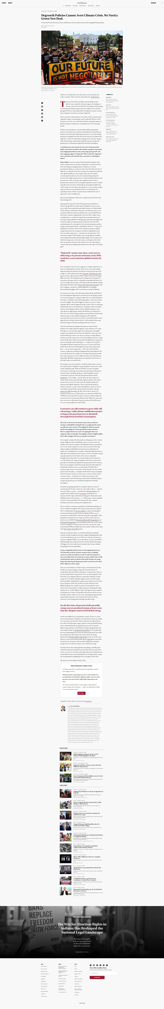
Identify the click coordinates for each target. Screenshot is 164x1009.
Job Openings (77, 992)
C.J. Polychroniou (46, 26)
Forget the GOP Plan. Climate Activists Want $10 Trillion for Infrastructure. (87, 766)
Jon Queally (77, 829)
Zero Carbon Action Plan (71, 529)
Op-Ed (74, 865)
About (10, 3)
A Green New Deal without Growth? (88, 285)
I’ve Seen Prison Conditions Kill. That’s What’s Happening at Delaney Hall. (112, 140)
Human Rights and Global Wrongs (63, 976)
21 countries (82, 494)
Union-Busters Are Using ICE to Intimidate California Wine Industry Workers (85, 846)
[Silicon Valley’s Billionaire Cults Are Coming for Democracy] (65, 858)
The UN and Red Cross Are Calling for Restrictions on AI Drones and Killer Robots (111, 133)
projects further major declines (78, 637)
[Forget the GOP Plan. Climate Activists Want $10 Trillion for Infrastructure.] (65, 767)
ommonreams (82, 829)
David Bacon (77, 852)
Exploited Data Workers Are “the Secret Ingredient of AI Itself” (88, 792)
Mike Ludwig (77, 771)
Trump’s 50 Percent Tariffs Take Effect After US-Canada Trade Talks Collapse (86, 825)
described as (63, 378)
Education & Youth (44, 971)
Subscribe (76, 976)
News (74, 800)
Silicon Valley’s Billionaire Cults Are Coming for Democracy (86, 857)
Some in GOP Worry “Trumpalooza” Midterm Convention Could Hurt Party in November (112, 124)
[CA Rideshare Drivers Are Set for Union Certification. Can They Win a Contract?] (65, 880)
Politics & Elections (81, 822)
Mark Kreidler (77, 884)
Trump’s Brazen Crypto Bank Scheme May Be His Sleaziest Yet (87, 868)
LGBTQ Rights (43, 981)
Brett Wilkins (77, 895)
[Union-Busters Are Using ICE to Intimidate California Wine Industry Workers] (65, 847)
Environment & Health (83, 763)
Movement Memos (62, 983)
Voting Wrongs (61, 986)
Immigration (68, 5)
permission (88, 701)
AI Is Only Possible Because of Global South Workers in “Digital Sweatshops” (88, 836)
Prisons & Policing (44, 986)
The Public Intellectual (62, 981)
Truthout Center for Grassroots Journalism (78, 989)
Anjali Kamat (77, 819)
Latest (4, 3)
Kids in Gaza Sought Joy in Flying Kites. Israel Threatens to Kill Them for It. (112, 108)
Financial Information (78, 981)
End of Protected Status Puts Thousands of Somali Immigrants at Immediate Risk (112, 101)
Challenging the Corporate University (62, 989)
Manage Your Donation (78, 971)
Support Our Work (78, 973)
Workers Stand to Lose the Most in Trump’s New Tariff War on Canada (86, 814)
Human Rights (43, 976)
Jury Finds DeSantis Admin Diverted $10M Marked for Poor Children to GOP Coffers (112, 116)
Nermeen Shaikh (77, 797)
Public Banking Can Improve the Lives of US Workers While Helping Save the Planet (85, 755)
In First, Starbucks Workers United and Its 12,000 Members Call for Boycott (87, 803)
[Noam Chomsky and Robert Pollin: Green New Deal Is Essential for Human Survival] (65, 778)
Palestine (75, 5)
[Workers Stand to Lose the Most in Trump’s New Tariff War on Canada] (65, 815)
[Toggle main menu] (160, 3)
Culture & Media (44, 966)
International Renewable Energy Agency (87, 520)
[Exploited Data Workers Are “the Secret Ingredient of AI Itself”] (65, 793)
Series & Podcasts (44, 996)
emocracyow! (84, 797)
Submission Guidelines (79, 978)
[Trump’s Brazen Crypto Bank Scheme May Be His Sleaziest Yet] (65, 869)
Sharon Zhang (77, 808)
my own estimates (80, 511)
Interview (43, 11)
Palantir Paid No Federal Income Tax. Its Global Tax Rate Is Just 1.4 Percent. (87, 890)
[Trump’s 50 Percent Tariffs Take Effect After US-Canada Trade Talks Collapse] (65, 826)
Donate (153, 3)
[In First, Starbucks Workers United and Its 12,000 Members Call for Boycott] (65, 804)
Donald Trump (82, 5)
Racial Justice (43, 988)
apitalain (82, 884)
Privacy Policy (77, 983)
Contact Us (76, 994)
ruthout (52, 26)
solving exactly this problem (82, 630)
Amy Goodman (77, 841)
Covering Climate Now (62, 992)
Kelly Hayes (77, 862)
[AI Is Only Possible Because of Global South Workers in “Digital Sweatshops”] (65, 837)
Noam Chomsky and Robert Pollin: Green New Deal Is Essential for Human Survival (88, 776)
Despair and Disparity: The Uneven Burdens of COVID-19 (63, 971)
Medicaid (98, 5)
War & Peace (43, 993)
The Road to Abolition (62, 978)
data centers (91, 5)
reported (89, 639)
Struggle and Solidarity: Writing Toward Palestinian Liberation (63, 967)
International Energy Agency (68, 522)
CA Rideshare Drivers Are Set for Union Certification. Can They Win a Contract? (84, 879)
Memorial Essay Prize (78, 986)
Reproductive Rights (44, 991)
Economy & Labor (52, 11)
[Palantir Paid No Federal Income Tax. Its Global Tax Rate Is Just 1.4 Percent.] (65, 891)
